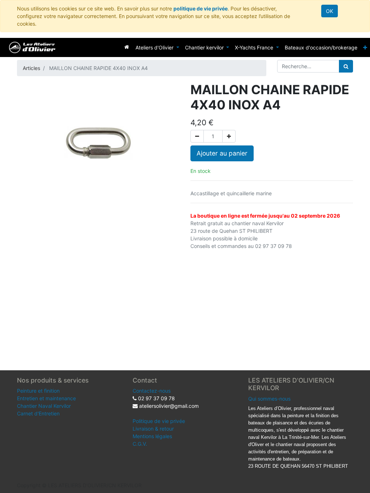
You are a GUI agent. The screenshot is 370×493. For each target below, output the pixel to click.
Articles (31, 68)
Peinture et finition (38, 391)
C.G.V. (140, 444)
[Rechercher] (346, 66)
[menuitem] (127, 47)
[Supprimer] (197, 136)
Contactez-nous (152, 391)
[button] (365, 47)
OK (329, 11)
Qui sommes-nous (269, 399)
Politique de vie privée (159, 421)
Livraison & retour (153, 429)
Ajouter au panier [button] (222, 153)
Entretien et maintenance (46, 398)
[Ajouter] (229, 136)
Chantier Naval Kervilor (44, 406)
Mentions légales (152, 436)
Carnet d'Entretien (38, 413)
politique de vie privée (200, 8)
